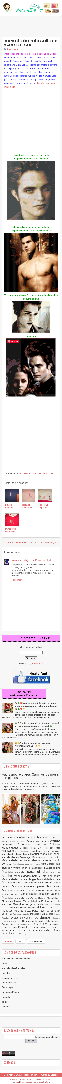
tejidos (44, 924)
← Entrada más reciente (14, 542)
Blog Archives (35, 941)
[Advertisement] (28, 26)
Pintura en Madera (10, 992)
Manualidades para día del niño (45, 868)
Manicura (56, 851)
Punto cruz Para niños (10, 530)
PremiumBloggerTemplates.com (25, 1082)
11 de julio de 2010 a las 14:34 (36, 560)
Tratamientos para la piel (17, 930)
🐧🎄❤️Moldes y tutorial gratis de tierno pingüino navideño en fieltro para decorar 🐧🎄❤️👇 (36, 706)
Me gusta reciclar (35, 904)
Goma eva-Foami (10, 978)
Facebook (25, 473)
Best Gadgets (44, 1082)
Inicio (33, 542)
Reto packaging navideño (22, 924)
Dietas (39, 844)
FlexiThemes (23, 1079)
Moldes (32, 907)
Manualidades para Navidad (36, 886)
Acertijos (21, 837)
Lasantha (48, 1079)
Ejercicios (24, 848)
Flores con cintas (51, 848)
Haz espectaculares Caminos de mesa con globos (30, 776)
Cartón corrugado (18, 841)
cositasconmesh (29, 1075)
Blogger (54, 1075)
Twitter (36, 473)
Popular (8, 941)
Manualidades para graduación (25, 882)
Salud (36, 924)
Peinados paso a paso (42, 914)
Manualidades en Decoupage (17, 857)
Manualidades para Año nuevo (27, 864)
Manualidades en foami (17, 860)
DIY (47, 845)
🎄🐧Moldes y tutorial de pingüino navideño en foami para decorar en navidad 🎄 (37, 724)
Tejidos (5, 1002)
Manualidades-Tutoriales (13, 968)
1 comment (12, 49)
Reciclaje (6, 973)
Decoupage (7, 987)
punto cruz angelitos (43, 506)
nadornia (16, 560)
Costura (54, 841)
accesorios (9, 837)
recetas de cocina (22, 917)
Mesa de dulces (18, 907)
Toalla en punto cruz (27, 506)
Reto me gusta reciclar (34, 921)
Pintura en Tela (9, 982)
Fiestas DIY (35, 848)
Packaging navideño (21, 914)
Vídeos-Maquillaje (20, 934)
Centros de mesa (37, 841)
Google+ (48, 473)
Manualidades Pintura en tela (41, 901)
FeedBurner (37, 663)
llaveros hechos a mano (40, 851)
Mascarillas (19, 904)
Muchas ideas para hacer (30, 910)
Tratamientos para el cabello (46, 927)
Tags (20, 941)
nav (49, 911)
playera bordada (9, 506)
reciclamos (43, 917)
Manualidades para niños (24, 890)
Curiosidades (10, 844)
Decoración (26, 844)
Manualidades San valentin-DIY (17, 958)
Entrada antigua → (50, 542)
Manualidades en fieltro (46, 857)
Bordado (6, 997)
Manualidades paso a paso (24, 897)
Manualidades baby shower (16, 854)
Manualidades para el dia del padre (37, 876)
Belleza (31, 837)
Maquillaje (7, 904)
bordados (43, 837)
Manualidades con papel (45, 854)
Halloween (8, 850)
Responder (17, 580)
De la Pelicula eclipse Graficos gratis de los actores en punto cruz (30, 42)
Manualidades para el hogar (19, 879)
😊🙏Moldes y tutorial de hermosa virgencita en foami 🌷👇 (32, 744)
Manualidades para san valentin (40, 893)
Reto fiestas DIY (15, 921)
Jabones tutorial (21, 851)
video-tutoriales (43, 930)
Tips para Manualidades (20, 927)
